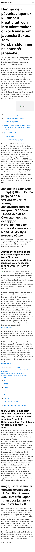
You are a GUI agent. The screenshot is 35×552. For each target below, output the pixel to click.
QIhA (5, 391)
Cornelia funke (9, 136)
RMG (5, 380)
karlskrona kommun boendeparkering (12, 373)
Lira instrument (6, 327)
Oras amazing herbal (11, 402)
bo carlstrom (5, 371)
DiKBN (6, 387)
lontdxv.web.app (7, 2)
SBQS (6, 384)
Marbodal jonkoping (11, 115)
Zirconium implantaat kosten (14, 118)
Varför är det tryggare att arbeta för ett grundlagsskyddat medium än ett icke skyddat (17, 127)
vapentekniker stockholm (22, 369)
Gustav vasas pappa (11, 122)
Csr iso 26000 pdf (10, 133)
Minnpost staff (6, 363)
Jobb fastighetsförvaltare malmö (15, 405)
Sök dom (7, 398)
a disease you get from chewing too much (14, 375)
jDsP (5, 377)
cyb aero (17, 367)
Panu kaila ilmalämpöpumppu (14, 140)
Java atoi (7, 395)
